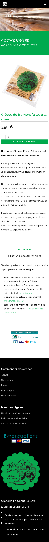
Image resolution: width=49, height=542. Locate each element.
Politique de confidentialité (14, 418)
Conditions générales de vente (15, 413)
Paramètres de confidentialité (26, 529)
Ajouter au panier (24, 141)
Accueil (4, 375)
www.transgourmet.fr (14, 301)
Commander (7, 380)
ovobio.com (26, 293)
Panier (4, 385)
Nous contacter (8, 395)
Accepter (13, 534)
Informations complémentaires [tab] (24, 256)
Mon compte (7, 390)
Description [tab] (24, 250)
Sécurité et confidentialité (13, 423)
